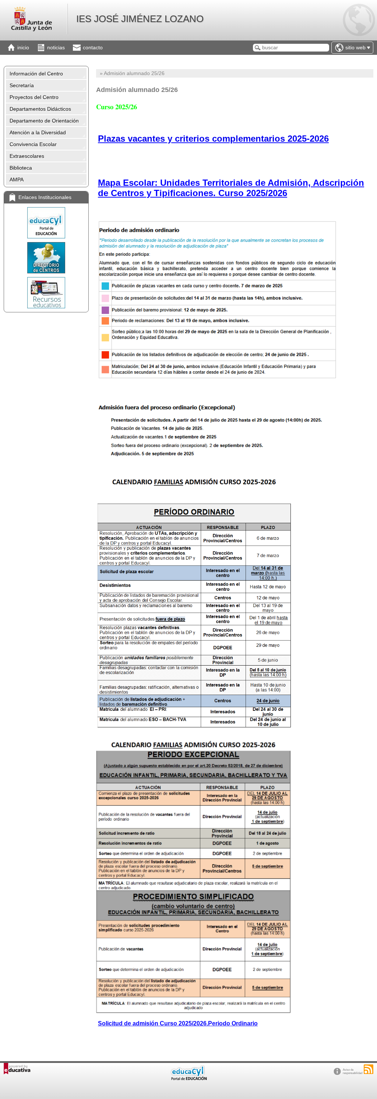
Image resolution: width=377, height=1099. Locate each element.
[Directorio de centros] (46, 257)
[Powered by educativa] (17, 1068)
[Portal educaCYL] (46, 222)
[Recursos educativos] (46, 292)
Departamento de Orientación (44, 121)
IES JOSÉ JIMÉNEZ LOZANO (140, 19)
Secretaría (22, 85)
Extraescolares (27, 156)
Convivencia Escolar (33, 144)
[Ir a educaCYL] (188, 1078)
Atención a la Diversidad (38, 132)
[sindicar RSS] (368, 1069)
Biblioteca (21, 168)
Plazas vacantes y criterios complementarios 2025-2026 (213, 138)
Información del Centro (36, 74)
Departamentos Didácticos (40, 109)
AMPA (17, 179)
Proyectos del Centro (34, 97)
